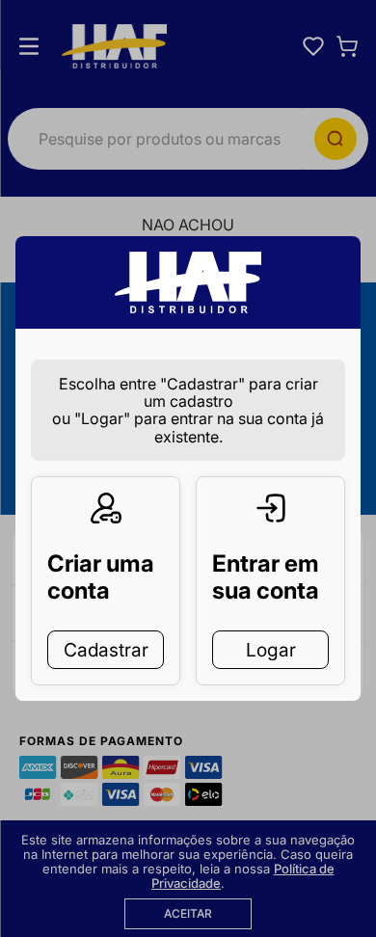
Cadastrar (106, 649)
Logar (271, 649)
